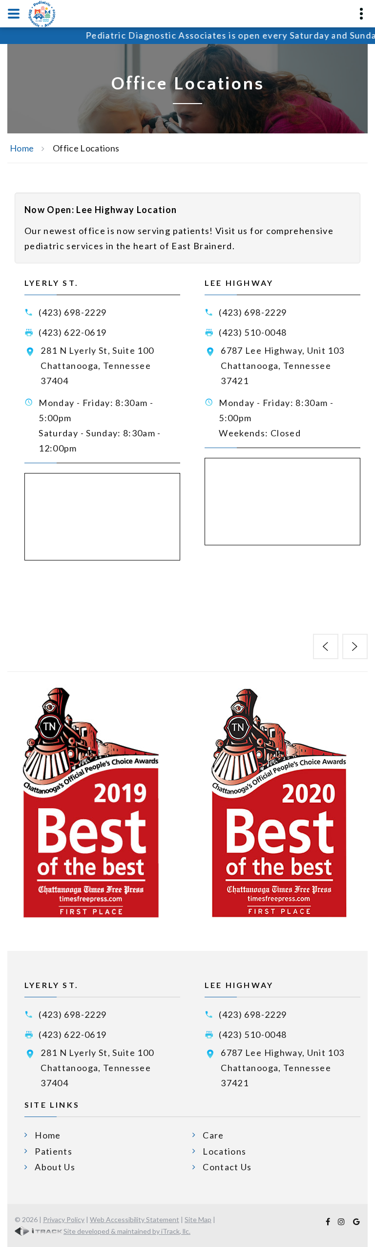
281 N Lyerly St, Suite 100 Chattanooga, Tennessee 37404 (97, 365)
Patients (53, 1151)
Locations (224, 1151)
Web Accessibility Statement (134, 1219)
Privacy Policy (63, 1219)
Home (22, 148)
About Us (55, 1166)
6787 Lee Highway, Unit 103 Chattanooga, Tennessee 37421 (282, 365)
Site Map (198, 1219)
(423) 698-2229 (72, 312)
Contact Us (227, 1166)
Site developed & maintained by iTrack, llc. (126, 1231)
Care (213, 1135)
